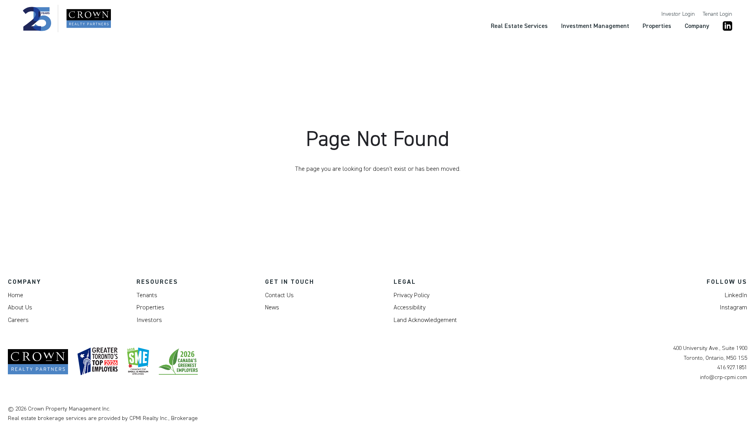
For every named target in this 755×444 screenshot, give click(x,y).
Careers (18, 320)
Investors (149, 320)
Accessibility (409, 307)
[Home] (67, 18)
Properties (150, 307)
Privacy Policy (411, 295)
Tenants (146, 295)
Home (15, 295)
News (272, 307)
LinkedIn (736, 295)
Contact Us (279, 295)
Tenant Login (717, 14)
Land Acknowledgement (425, 320)
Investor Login (678, 14)
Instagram (733, 307)
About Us (20, 307)
